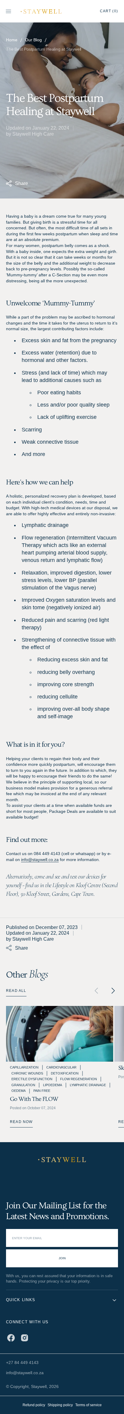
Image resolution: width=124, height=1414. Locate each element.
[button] (113, 990)
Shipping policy (60, 1405)
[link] (62, 1160)
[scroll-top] (110, 1400)
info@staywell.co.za (40, 859)
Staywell (39, 1386)
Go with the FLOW (34, 1099)
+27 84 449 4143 (22, 1362)
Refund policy (34, 1405)
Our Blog (33, 39)
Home (11, 39)
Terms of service (88, 1405)
